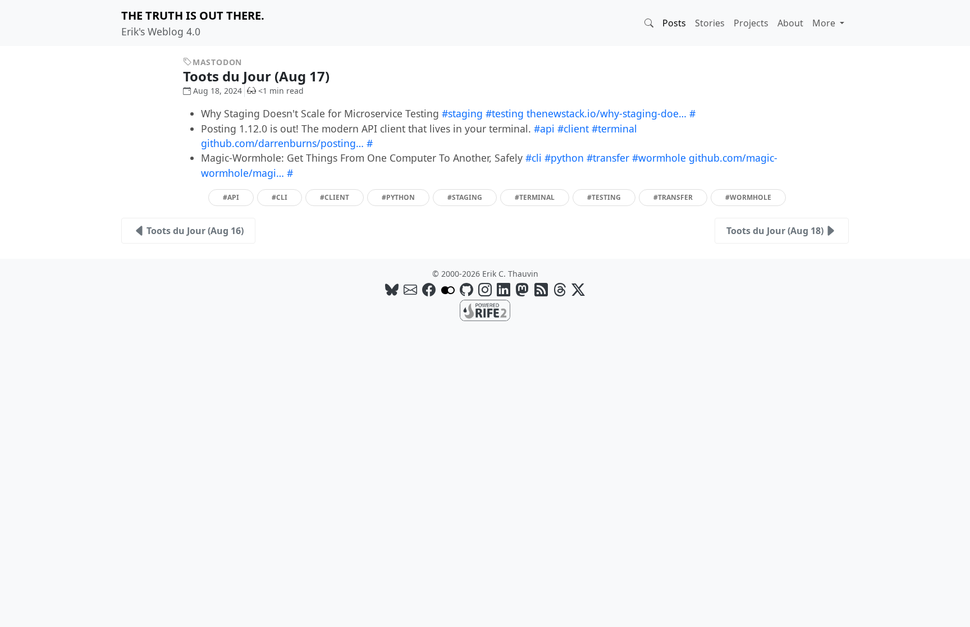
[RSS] (541, 289)
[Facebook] (429, 289)
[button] (649, 23)
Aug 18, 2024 (217, 90)
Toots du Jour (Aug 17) (258, 76)
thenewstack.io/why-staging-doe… (607, 113)
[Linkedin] (503, 289)
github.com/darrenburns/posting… (282, 143)
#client (573, 128)
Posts (674, 23)
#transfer (608, 157)
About (790, 23)
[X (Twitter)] (578, 289)
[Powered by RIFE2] (485, 310)
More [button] (825, 23)
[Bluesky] (392, 289)
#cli (533, 157)
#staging (462, 113)
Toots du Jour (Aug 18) (774, 231)
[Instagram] (485, 289)
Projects (751, 23)
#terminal (614, 128)
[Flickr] (448, 289)
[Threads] (559, 289)
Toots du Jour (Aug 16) (195, 231)
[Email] (410, 289)
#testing (505, 113)
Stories (710, 23)
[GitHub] (466, 289)
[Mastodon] (522, 289)
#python (564, 157)
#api (544, 128)
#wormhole (659, 157)
